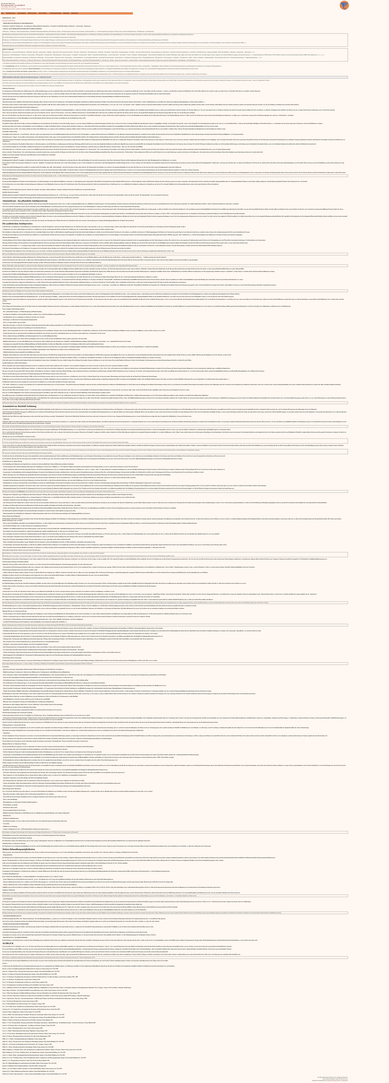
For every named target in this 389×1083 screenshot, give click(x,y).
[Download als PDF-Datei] (8, 20)
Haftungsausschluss (335, 1080)
